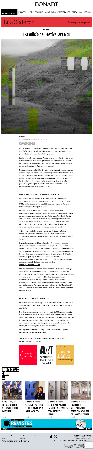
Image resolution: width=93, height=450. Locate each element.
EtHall (57, 338)
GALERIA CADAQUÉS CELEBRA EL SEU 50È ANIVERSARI (10, 408)
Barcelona (85, 402)
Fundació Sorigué (48, 338)
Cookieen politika (23, 437)
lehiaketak (46, 30)
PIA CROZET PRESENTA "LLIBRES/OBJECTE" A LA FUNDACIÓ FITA (34, 408)
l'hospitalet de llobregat (28, 139)
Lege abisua (4, 437)
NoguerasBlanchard (26, 338)
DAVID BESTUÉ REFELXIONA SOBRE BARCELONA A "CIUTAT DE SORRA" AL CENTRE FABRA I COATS (80, 411)
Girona (37, 402)
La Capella (37, 338)
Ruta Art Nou (37, 341)
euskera (22, 12)
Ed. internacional (9, 12)
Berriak (4, 402)
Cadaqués (12, 402)
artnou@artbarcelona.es (29, 265)
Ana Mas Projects (25, 341)
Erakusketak (29, 402)
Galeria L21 (64, 338)
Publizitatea (35, 436)
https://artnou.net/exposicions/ (32, 332)
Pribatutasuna (14, 436)
